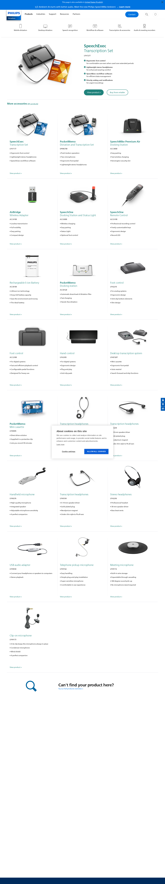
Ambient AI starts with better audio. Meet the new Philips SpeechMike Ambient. (84, 7)
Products (28, 14)
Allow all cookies (96, 451)
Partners (76, 14)
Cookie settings (68, 451)
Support (52, 14)
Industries (40, 14)
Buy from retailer (117, 92)
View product (93, 92)
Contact (131, 14)
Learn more (60, 444)
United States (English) (94, 2)
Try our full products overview (70, 688)
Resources (64, 14)
